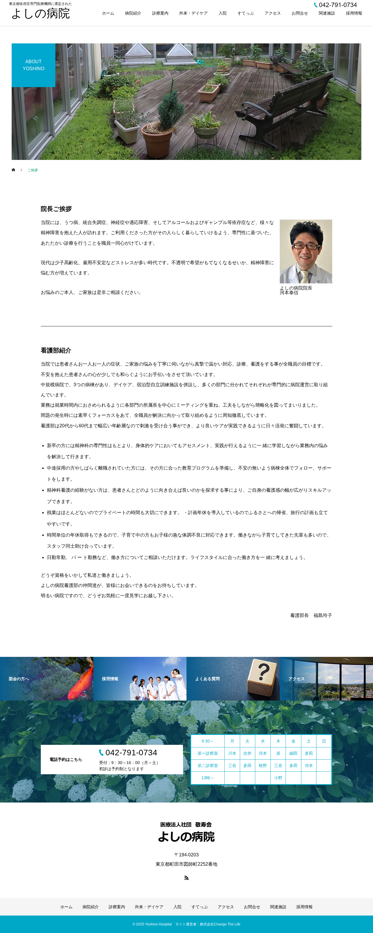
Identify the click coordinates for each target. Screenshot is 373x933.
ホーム (108, 13)
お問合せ (300, 13)
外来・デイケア (193, 13)
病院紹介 (133, 13)
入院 (223, 13)
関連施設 (327, 13)
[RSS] (186, 878)
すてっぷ (245, 13)
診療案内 (160, 13)
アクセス (273, 13)
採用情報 (354, 13)
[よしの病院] (186, 832)
